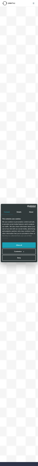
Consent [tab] (7, 212)
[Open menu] (33, 3)
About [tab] (31, 212)
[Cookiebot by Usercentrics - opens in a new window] (27, 206)
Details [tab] (19, 212)
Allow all (19, 245)
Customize (18, 251)
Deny (19, 258)
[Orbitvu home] (9, 3)
